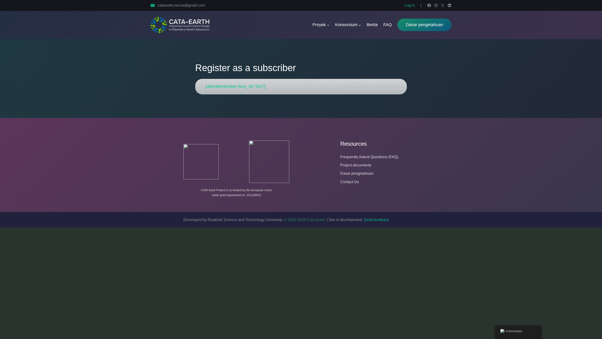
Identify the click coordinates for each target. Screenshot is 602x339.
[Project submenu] (328, 25)
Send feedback (376, 220)
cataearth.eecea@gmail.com (181, 5)
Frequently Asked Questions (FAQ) (369, 157)
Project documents (355, 165)
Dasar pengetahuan (424, 24)
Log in (409, 5)
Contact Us (349, 182)
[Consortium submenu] (359, 25)
